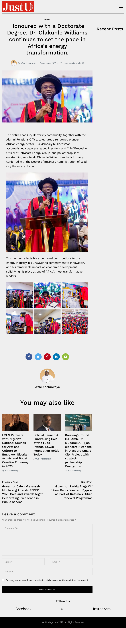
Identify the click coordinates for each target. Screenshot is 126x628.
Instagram (102, 608)
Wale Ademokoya (28, 63)
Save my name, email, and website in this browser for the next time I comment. (47, 580)
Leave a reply (69, 63)
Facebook (23, 608)
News (47, 19)
